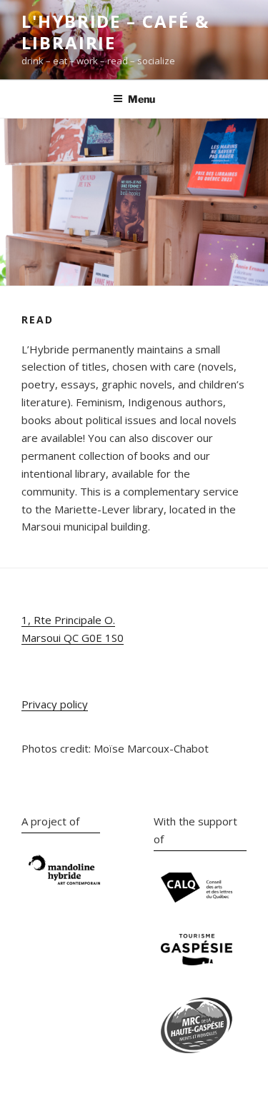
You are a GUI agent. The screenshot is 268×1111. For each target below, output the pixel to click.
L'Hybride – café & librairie (115, 31)
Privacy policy (54, 704)
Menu (141, 99)
